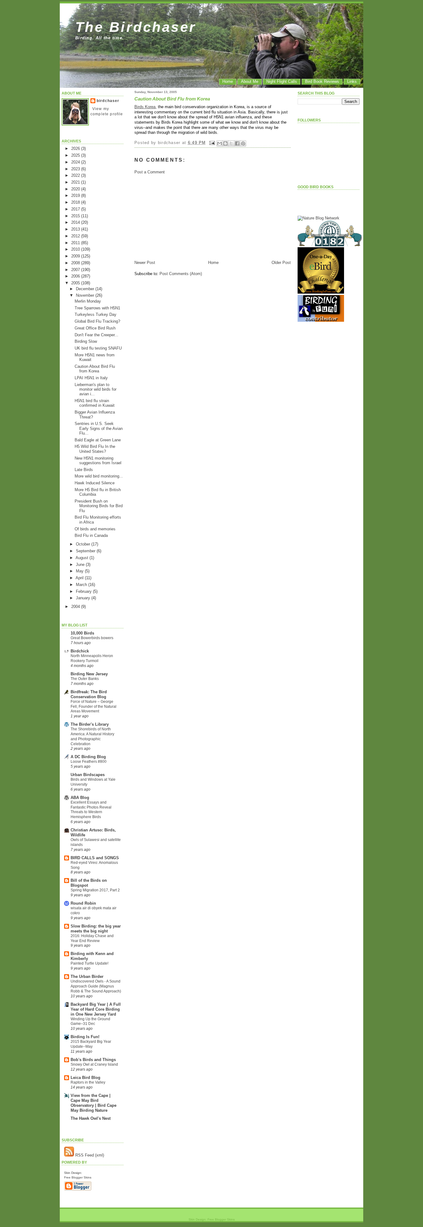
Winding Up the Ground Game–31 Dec (90, 1021)
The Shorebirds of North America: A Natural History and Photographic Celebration (92, 736)
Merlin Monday (88, 301)
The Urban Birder (87, 976)
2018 (76, 202)
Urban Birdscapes (88, 774)
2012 (76, 236)
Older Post (281, 262)
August (82, 557)
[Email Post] (212, 142)
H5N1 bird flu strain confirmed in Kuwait (95, 403)
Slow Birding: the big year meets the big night (96, 928)
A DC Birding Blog (88, 756)
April (80, 577)
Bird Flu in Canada (91, 535)
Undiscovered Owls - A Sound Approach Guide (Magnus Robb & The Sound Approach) (96, 986)
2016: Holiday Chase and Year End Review (92, 938)
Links (352, 81)
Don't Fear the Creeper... (96, 335)
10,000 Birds (82, 633)
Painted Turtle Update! (89, 963)
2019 (76, 195)
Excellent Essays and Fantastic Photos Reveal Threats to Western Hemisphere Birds (91, 809)
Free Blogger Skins (77, 1177)
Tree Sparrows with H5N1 (97, 308)
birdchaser (108, 101)
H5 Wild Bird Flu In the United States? (95, 448)
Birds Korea (144, 106)
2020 (76, 189)
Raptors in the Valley (88, 1082)
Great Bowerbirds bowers (92, 638)
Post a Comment (149, 172)
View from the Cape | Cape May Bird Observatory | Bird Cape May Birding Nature (93, 1103)
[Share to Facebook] (237, 143)
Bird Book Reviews (322, 81)
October (83, 544)
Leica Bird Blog (85, 1077)
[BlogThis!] (225, 143)
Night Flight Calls (281, 81)
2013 (76, 229)
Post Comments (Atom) (180, 273)
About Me (249, 81)
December (85, 289)
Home (227, 81)
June (81, 564)
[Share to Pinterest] (243, 143)
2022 (76, 175)
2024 (76, 162)
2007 (76, 269)
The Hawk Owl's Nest (91, 1118)
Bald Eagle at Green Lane (98, 440)
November (85, 295)
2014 (76, 222)
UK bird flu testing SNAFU (98, 348)
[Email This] (219, 143)
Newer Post (144, 262)
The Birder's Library (90, 724)
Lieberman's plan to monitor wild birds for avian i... (95, 389)
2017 (76, 209)
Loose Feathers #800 (89, 761)
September (86, 551)
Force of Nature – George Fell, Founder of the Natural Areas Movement (93, 706)
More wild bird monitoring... (99, 476)
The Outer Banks (85, 679)
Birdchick (80, 651)
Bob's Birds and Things (93, 1059)
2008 (76, 263)
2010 (76, 249)
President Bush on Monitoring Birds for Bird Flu (99, 506)
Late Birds (84, 469)
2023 (76, 169)
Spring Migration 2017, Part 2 (95, 890)
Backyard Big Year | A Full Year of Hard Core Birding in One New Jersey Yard (96, 1009)
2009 (76, 256)
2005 (76, 283)
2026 (76, 148)
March (82, 584)
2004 (76, 606)
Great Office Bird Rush (95, 328)
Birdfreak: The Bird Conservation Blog (89, 694)
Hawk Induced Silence (95, 483)
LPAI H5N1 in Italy (91, 378)
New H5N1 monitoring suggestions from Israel (98, 460)
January (83, 598)
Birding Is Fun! (85, 1036)
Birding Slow (86, 341)
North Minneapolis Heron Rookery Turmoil (92, 658)
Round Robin (83, 903)
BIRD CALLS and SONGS (95, 858)
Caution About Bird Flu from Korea (95, 368)
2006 (76, 276)
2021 (76, 182)
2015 (76, 216)
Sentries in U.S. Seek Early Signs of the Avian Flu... (99, 428)
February (84, 591)
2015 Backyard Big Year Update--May (91, 1044)
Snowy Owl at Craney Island (94, 1064)
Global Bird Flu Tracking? (97, 321)
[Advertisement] (180, 216)
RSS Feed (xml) (89, 1155)
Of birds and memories (95, 529)
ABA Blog (80, 797)
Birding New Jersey (89, 674)
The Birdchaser (135, 27)
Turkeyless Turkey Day (95, 314)
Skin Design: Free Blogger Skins (212, 1219)
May (80, 571)
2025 (76, 155)
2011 (76, 242)
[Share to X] (231, 143)
